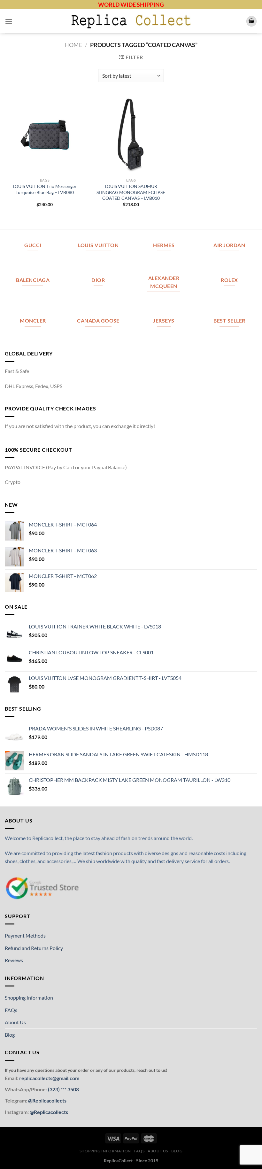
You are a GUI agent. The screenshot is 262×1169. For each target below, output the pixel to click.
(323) (54, 1089)
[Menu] (8, 21)
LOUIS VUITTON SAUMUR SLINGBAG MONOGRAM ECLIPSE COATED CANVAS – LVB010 (130, 192)
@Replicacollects (47, 1100)
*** (63, 1089)
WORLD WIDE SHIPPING (131, 4)
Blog (10, 1035)
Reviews (14, 960)
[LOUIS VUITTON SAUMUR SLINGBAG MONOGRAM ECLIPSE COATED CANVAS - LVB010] (131, 135)
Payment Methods (25, 935)
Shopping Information (29, 997)
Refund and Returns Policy (34, 948)
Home (73, 44)
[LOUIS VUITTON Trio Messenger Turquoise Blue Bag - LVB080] (45, 135)
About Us (15, 1022)
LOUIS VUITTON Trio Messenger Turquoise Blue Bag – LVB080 (45, 189)
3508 (72, 1089)
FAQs (11, 1010)
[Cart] (251, 21)
